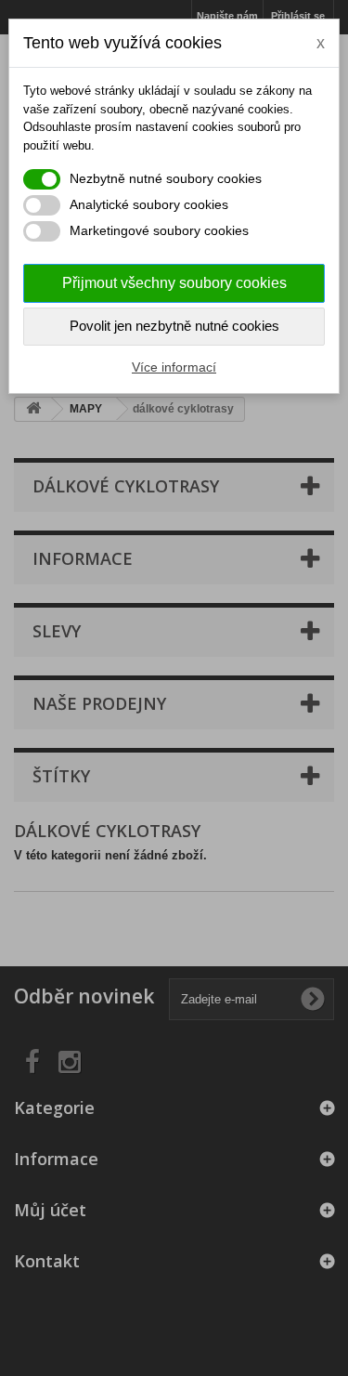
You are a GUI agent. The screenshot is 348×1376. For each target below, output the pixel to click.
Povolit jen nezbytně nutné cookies (174, 326)
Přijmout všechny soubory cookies (174, 283)
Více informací (174, 367)
